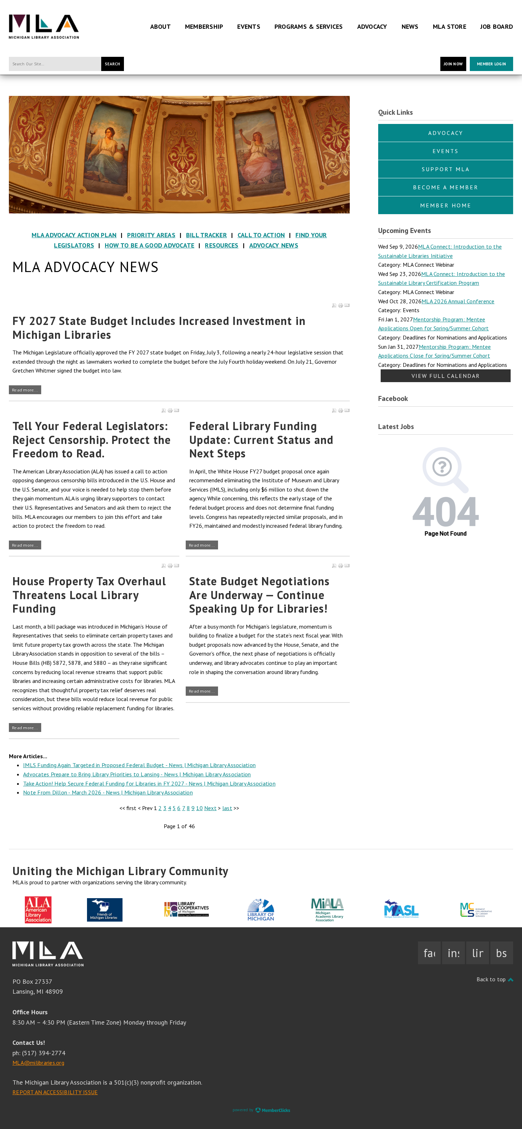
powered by (244, 1109)
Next (210, 808)
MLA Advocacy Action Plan (74, 235)
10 (199, 808)
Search (112, 63)
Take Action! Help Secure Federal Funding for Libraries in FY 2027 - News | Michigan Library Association (149, 783)
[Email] (347, 305)
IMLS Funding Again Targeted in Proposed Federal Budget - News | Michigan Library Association (139, 765)
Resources (221, 245)
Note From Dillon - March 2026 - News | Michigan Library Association (108, 792)
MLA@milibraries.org (38, 1062)
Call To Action (261, 235)
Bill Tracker (206, 235)
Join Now (453, 63)
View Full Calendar (446, 375)
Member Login (491, 63)
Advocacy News (273, 245)
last (227, 808)
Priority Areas (151, 235)
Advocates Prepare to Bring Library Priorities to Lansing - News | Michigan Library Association (137, 774)
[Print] (340, 305)
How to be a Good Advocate (149, 245)
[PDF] (334, 305)
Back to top (492, 979)
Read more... (25, 389)
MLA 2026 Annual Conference (458, 301)
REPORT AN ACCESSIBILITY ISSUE (55, 1092)
